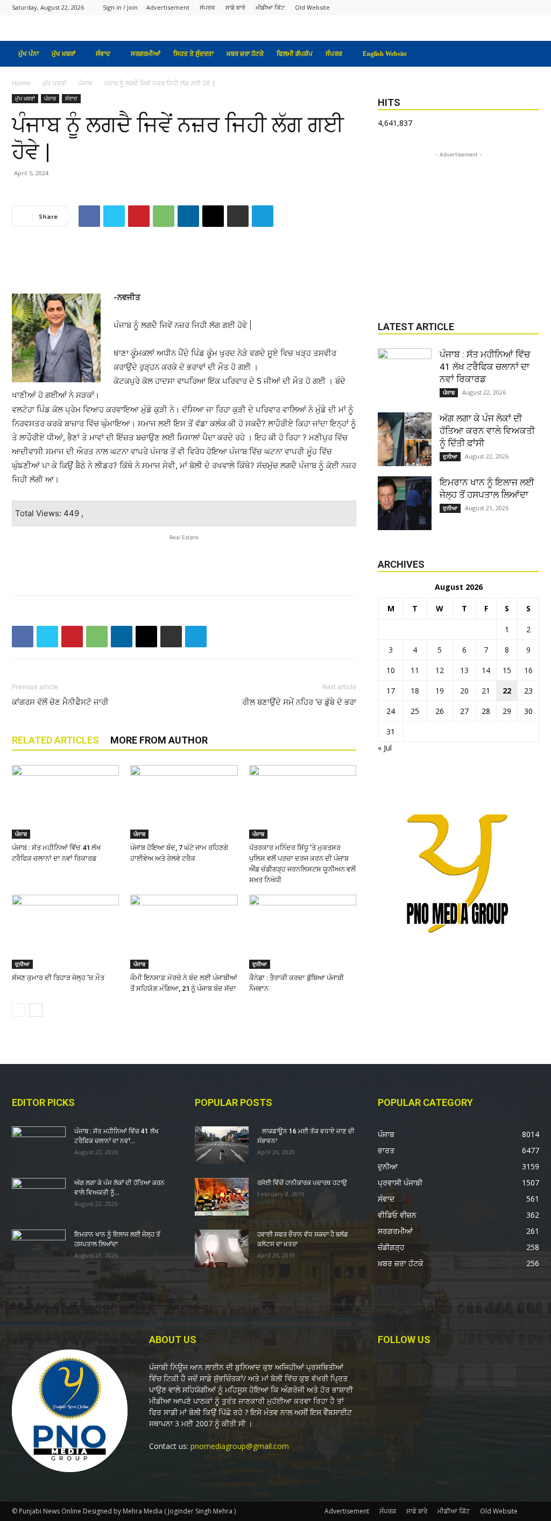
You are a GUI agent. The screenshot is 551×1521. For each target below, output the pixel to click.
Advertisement (167, 7)
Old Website (312, 7)
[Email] (213, 216)
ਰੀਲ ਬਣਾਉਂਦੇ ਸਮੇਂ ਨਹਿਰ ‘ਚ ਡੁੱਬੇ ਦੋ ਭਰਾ (299, 702)
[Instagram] (478, 7)
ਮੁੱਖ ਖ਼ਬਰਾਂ (63, 54)
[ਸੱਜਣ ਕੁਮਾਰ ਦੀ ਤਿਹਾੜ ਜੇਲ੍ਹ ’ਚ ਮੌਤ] (65, 931)
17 (390, 690)
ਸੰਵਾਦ (103, 54)
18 (415, 690)
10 (390, 670)
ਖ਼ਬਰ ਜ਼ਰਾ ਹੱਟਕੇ (245, 54)
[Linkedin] (188, 216)
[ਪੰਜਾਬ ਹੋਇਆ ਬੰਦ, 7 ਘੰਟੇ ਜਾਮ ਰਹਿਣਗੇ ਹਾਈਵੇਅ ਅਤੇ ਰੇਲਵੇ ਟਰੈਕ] (183, 802)
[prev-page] (18, 1010)
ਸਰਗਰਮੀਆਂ (145, 54)
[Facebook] (460, 7)
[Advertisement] (184, 263)
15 (507, 670)
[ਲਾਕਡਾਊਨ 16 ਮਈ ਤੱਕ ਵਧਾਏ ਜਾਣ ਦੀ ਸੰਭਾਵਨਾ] (222, 1145)
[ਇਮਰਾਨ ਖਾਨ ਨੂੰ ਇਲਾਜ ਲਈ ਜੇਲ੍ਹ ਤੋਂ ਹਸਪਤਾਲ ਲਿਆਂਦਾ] (405, 503)
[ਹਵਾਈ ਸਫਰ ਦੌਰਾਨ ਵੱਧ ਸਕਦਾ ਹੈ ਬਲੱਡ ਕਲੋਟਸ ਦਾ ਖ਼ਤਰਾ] (222, 1248)
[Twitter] (513, 7)
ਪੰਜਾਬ (85, 83)
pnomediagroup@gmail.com (239, 1446)
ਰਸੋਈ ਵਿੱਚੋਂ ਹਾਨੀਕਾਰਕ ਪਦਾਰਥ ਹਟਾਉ (302, 1183)
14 (486, 670)
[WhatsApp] (163, 216)
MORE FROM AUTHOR (159, 740)
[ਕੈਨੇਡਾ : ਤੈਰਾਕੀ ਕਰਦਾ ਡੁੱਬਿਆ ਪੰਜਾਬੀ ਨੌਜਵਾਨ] (302, 931)
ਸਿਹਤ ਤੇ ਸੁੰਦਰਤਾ (193, 54)
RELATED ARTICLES (55, 740)
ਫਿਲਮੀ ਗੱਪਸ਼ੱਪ (295, 54)
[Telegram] (262, 216)
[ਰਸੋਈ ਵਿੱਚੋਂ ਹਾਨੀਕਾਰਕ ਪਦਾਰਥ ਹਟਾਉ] (222, 1197)
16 (528, 670)
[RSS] (496, 7)
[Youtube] (531, 7)
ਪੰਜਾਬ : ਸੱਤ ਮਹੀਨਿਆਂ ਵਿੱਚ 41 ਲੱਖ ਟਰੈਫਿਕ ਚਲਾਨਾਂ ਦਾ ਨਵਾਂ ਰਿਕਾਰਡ (485, 366)
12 (439, 670)
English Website (385, 54)
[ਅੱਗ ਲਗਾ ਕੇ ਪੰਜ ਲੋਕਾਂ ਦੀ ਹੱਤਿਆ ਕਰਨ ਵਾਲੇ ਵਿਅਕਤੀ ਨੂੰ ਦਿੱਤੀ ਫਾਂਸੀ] (405, 439)
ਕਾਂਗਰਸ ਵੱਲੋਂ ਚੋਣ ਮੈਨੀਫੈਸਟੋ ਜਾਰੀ (60, 702)
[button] (526, 54)
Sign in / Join (120, 7)
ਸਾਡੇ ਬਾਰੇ (235, 7)
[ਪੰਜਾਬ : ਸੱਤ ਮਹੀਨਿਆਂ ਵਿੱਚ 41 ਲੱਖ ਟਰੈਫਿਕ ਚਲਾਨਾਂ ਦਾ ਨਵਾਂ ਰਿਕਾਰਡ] (65, 802)
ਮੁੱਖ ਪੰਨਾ (28, 54)
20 (464, 690)
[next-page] (36, 1010)
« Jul (385, 747)
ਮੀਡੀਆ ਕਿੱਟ (270, 7)
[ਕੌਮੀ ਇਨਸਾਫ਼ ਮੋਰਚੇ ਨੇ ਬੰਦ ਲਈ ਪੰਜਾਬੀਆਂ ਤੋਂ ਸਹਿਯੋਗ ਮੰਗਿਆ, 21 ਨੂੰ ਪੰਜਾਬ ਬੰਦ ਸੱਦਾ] (183, 931)
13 (464, 670)
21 (486, 690)
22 (507, 690)
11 (415, 670)
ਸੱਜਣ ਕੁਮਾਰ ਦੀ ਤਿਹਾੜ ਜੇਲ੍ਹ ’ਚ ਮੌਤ (58, 978)
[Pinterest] (139, 216)
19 (439, 690)
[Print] (238, 216)
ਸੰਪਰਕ (207, 7)
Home (21, 83)
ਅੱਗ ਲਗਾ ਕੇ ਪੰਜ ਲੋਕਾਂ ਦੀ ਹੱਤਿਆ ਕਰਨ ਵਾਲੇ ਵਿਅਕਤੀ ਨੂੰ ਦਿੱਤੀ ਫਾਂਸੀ (487, 430)
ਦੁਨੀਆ (22, 964)
